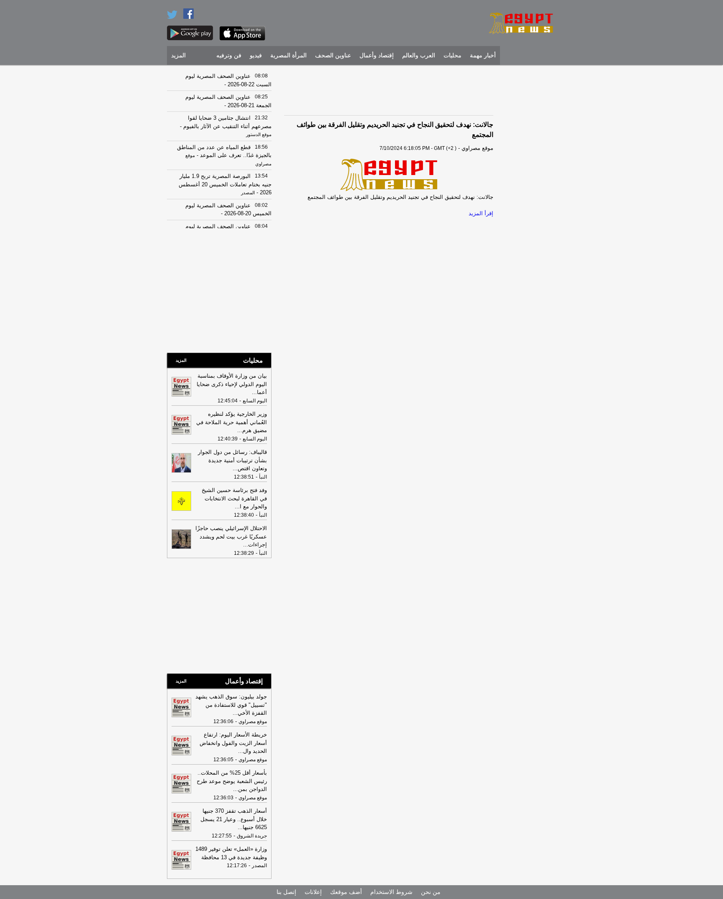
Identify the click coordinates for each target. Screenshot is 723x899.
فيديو (256, 55)
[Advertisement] (531, 194)
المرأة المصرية (288, 55)
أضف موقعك (346, 892)
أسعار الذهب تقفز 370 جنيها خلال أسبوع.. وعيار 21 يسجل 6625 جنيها (233, 819)
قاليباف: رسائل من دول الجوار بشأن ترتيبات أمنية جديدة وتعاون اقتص (232, 460)
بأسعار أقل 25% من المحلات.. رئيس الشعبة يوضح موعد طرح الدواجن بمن (232, 781)
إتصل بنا (286, 892)
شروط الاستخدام (391, 892)
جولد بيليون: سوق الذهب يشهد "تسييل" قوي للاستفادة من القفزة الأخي (231, 704)
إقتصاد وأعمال (376, 55)
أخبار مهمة (483, 55)
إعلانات (313, 892)
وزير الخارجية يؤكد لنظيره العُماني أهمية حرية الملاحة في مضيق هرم (231, 422)
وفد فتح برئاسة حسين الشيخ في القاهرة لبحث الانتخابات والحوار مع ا (234, 498)
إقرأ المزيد (481, 213)
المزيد (178, 55)
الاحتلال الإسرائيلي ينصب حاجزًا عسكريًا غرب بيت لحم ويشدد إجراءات (231, 536)
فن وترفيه (228, 55)
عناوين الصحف (333, 55)
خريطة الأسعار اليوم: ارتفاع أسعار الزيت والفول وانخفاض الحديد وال (233, 743)
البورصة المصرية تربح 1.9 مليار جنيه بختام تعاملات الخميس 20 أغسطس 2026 (225, 184)
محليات (452, 55)
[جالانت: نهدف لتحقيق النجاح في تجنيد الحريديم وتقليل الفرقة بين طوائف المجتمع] (388, 174)
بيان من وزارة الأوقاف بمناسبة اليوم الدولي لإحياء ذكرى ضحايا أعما (232, 384)
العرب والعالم (418, 55)
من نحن (431, 892)
